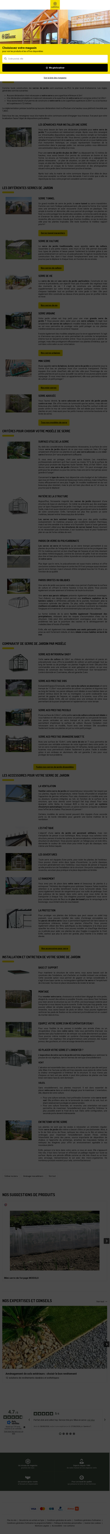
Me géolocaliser (57, 68)
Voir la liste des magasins (55, 78)
